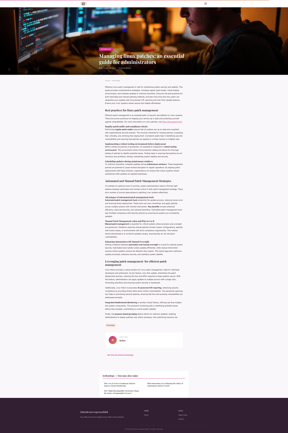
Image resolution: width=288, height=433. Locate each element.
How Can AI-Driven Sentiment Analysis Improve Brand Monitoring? (119, 384)
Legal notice (182, 415)
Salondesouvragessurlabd (94, 411)
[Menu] (205, 3)
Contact (181, 419)
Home (146, 415)
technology (106, 49)
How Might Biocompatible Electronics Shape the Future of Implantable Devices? (121, 392)
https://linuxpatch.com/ (172, 122)
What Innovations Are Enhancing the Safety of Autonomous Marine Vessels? (165, 384)
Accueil (107, 80)
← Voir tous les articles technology (119, 355)
